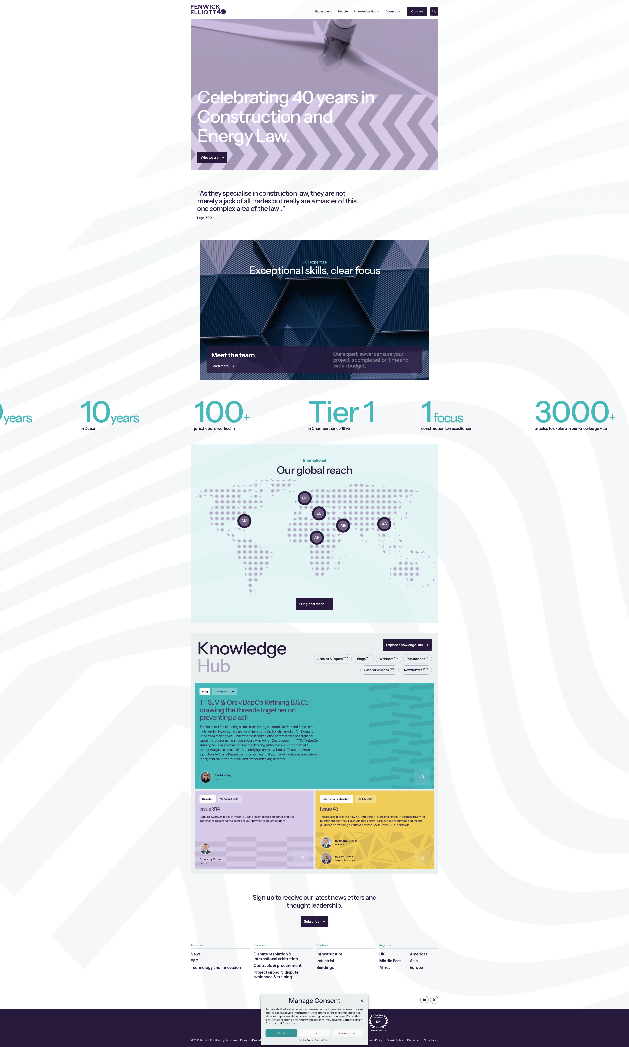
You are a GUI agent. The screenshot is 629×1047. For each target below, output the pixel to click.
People (343, 11)
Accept (281, 1033)
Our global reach (311, 604)
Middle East (390, 960)
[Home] (208, 9)
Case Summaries (379, 670)
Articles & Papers (332, 658)
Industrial (325, 960)
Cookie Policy (306, 1040)
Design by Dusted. (250, 1040)
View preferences (347, 1033)
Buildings (325, 967)
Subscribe (311, 922)
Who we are (209, 158)
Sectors (322, 945)
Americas (418, 954)
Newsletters (416, 670)
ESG (194, 960)
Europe (416, 967)
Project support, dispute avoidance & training (276, 974)
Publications (417, 658)
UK (382, 954)
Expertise (322, 11)
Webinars (388, 658)
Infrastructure (329, 954)
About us (391, 11)
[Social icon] (424, 1000)
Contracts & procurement (278, 965)
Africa (385, 967)
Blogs (363, 658)
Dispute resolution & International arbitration (276, 956)
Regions (385, 945)
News (196, 954)
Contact (417, 11)
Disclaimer (413, 1040)
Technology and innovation (216, 967)
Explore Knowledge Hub (404, 645)
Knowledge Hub (365, 11)
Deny (314, 1033)
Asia (414, 960)
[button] (361, 1000)
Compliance (431, 1040)
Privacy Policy (321, 1040)
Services (260, 945)
